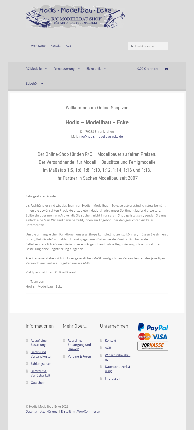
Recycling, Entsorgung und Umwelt (79, 344)
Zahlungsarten (41, 364)
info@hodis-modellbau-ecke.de (101, 136)
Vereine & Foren (79, 356)
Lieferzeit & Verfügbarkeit (40, 373)
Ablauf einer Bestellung (39, 342)
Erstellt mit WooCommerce (80, 411)
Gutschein (38, 383)
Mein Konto (38, 45)
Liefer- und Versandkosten (41, 354)
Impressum (113, 378)
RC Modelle (34, 69)
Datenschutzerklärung (42, 411)
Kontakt (55, 45)
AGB (68, 45)
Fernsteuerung (64, 69)
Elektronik (93, 69)
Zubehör (32, 83)
